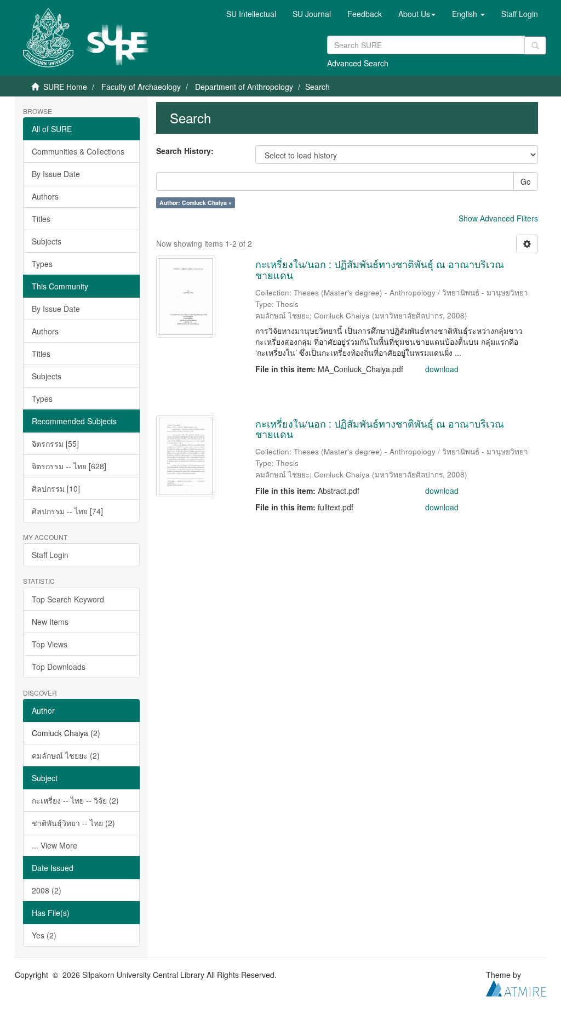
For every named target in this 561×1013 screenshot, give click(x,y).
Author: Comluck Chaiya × (195, 202)
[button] (417, 13)
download (442, 368)
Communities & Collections (78, 151)
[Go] (535, 45)
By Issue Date (56, 173)
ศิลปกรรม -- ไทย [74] (67, 510)
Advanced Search (357, 63)
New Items (50, 621)
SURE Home (65, 86)
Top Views (49, 644)
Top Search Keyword (68, 599)
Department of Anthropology (244, 86)
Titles (41, 218)
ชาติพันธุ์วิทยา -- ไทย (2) (73, 822)
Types (42, 263)
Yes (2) (44, 935)
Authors (45, 196)
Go (525, 181)
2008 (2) (46, 890)
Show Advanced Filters (498, 218)
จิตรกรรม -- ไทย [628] (69, 465)
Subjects (46, 241)
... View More (54, 845)
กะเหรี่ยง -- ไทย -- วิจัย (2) (75, 800)
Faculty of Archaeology (141, 86)
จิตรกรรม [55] (55, 443)
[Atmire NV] (516, 986)
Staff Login (50, 554)
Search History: (185, 150)
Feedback (364, 13)
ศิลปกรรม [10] (56, 488)
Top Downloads (58, 666)
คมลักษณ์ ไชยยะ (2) (66, 755)
